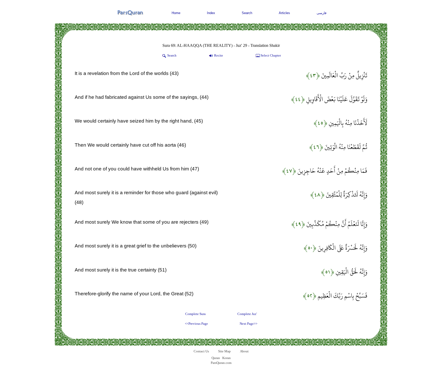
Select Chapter (271, 55)
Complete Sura (195, 314)
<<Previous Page (196, 323)
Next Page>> (248, 323)
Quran (216, 358)
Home (176, 13)
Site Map (224, 351)
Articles (284, 13)
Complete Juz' (247, 314)
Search (247, 13)
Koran (226, 358)
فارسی (321, 13)
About (244, 351)
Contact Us (201, 351)
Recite (218, 55)
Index (211, 13)
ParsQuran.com (221, 363)
